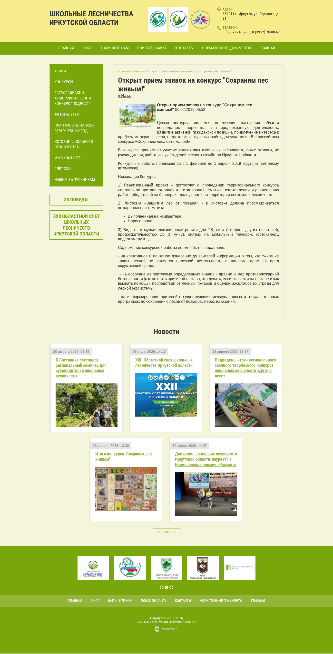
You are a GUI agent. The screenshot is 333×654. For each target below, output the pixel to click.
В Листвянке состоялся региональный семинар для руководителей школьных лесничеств (81, 367)
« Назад (125, 96)
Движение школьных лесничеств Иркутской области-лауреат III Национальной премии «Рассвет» (206, 459)
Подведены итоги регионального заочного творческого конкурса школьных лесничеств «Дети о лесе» (245, 367)
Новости (139, 71)
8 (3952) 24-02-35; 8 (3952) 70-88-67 (251, 32)
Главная (124, 71)
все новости (166, 532)
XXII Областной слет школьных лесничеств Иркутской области (164, 362)
